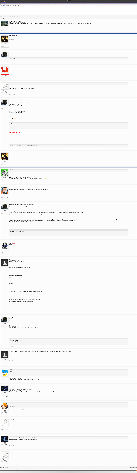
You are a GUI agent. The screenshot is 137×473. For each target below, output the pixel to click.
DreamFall (5, 377)
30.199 (7, 197)
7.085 (7, 429)
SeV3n (5, 73)
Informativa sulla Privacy (132, 471)
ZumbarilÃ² (4, 90)
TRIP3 (5, 392)
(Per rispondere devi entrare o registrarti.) (133, 467)
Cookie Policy (135, 471)
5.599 (7, 379)
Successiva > (6, 467)
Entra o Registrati (68, 0)
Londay (5, 58)
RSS (136, 470)
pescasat (10, 28)
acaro (5, 359)
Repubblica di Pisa (6, 396)
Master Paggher (5, 177)
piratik (5, 410)
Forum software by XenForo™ (5, 471)
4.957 (7, 198)
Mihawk (5, 43)
